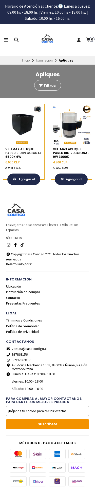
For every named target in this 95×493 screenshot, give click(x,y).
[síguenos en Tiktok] (22, 245)
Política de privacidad (22, 331)
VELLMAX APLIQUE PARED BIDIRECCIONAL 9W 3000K (71, 153)
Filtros (49, 85)
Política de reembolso (23, 326)
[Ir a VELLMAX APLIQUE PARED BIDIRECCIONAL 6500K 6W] (23, 124)
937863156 (20, 354)
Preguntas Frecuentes (23, 303)
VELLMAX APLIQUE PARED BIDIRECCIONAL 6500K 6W (23, 153)
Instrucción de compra (23, 292)
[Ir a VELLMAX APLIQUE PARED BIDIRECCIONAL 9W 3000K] (71, 124)
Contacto (13, 297)
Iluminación (44, 60)
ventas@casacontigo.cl (29, 348)
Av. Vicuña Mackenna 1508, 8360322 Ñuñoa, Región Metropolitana (49, 367)
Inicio (26, 60)
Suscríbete (47, 424)
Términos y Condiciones (24, 320)
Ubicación (13, 286)
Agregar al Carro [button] (26, 181)
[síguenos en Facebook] (15, 245)
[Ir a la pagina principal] (47, 40)
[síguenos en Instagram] (8, 245)
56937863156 (21, 360)
